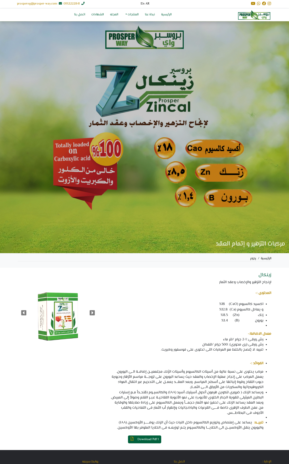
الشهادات (97, 14)
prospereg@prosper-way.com (37, 4)
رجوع (253, 258)
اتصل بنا (79, 14)
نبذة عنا (150, 14)
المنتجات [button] (133, 14)
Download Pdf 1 (148, 439)
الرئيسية (166, 14)
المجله (114, 14)
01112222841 (72, 4)
